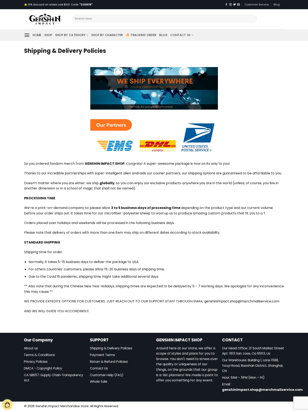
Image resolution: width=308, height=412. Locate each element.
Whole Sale (98, 381)
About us (31, 348)
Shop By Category (70, 35)
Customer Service (257, 4)
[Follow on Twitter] (234, 4)
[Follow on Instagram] (230, 4)
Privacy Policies (36, 361)
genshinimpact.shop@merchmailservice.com (262, 389)
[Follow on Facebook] (226, 4)
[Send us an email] (238, 4)
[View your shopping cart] (7, 405)
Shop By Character (107, 35)
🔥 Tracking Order (141, 35)
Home (37, 35)
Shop (48, 35)
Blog (277, 4)
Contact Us (180, 35)
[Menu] (27, 35)
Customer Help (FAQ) (106, 375)
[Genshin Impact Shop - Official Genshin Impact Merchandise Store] (45, 19)
